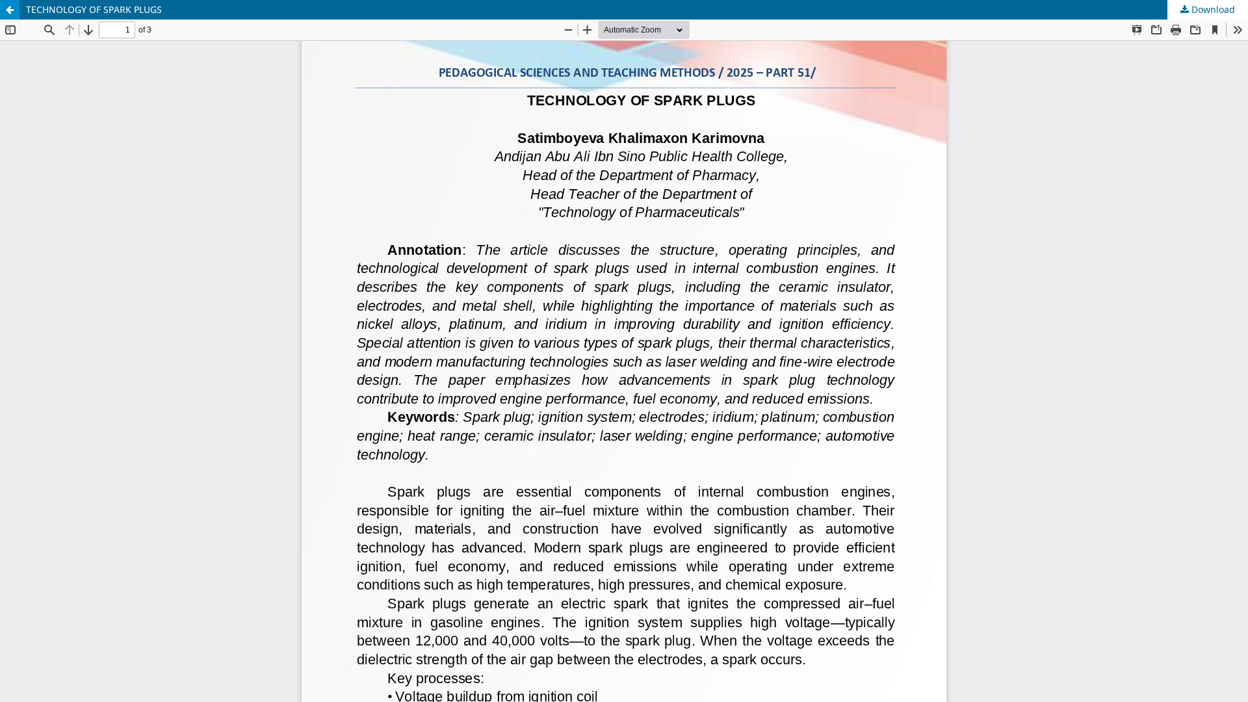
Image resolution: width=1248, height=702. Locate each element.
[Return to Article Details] (10, 10)
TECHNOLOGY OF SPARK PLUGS (94, 9)
